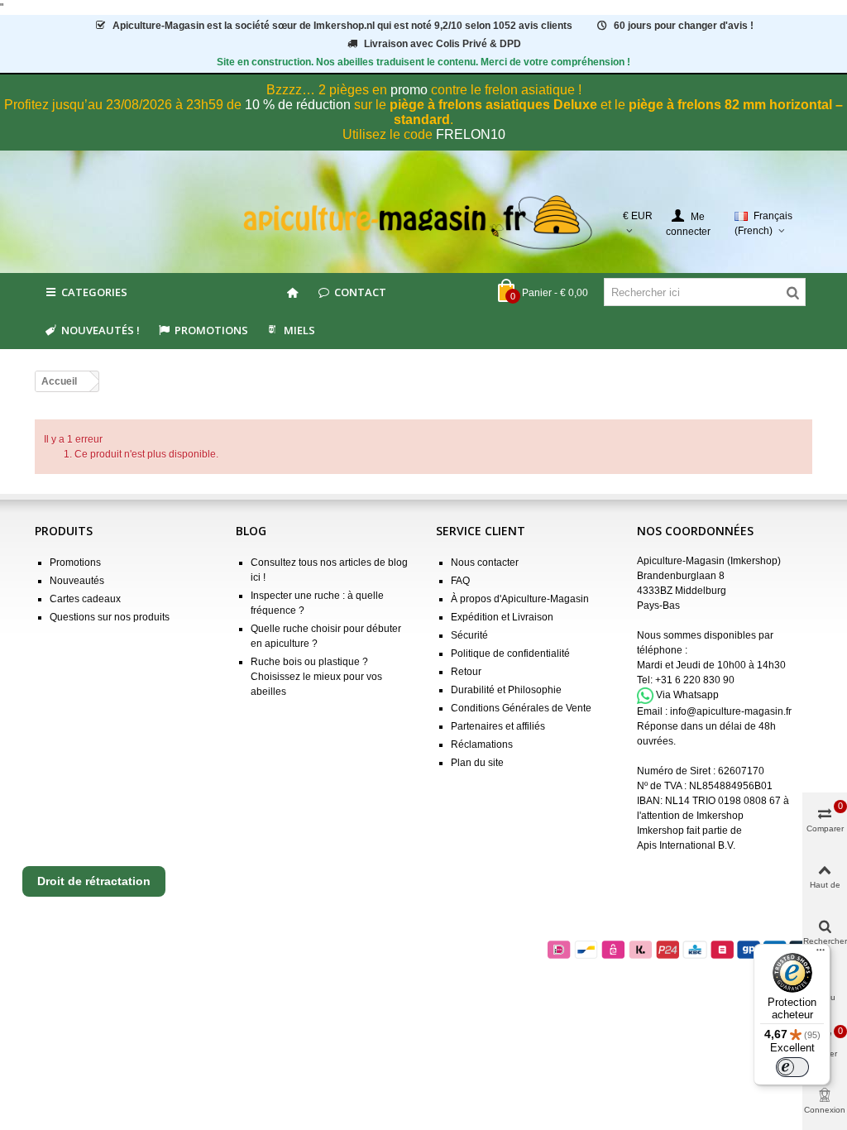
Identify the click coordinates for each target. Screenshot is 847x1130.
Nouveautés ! (100, 330)
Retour (466, 672)
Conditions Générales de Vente (521, 708)
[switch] (792, 1067)
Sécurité (469, 635)
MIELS (299, 330)
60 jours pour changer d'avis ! (684, 25)
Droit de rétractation (94, 881)
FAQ (460, 581)
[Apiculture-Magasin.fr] (424, 223)
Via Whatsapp (687, 695)
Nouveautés (77, 581)
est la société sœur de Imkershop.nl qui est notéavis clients (342, 25)
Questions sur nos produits (110, 617)
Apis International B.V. (686, 845)
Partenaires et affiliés (498, 726)
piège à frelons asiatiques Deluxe (493, 105)
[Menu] (820, 954)
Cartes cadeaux (85, 599)
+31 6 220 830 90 (695, 680)
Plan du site (477, 762)
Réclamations (482, 744)
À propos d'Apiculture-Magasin (520, 599)
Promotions (211, 330)
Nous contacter (485, 562)
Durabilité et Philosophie (506, 690)
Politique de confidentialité (510, 653)
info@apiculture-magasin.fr (731, 711)
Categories (94, 292)
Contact (360, 292)
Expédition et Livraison (502, 617)
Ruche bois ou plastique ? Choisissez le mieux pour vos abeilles (316, 676)
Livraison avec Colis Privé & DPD (442, 44)
